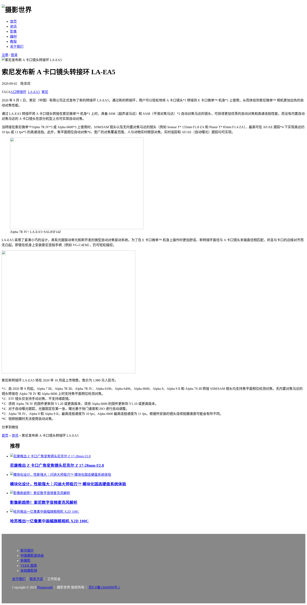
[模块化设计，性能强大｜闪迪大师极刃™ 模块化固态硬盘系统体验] (157, 474)
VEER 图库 (28, 565)
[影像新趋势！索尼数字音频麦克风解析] (157, 492)
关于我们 (16, 46)
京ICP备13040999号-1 (104, 587)
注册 (5, 55)
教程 (13, 41)
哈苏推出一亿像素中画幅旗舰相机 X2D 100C (49, 521)
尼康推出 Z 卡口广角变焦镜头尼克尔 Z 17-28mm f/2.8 (57, 465)
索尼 (45, 92)
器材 (13, 36)
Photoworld (45, 587)
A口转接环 (18, 92)
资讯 (13, 26)
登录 (14, 55)
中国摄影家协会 (32, 555)
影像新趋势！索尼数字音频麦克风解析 (43, 502)
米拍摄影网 (28, 570)
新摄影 (25, 560)
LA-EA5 (34, 92)
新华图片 (27, 550)
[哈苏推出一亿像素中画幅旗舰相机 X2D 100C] (157, 511)
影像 (13, 31)
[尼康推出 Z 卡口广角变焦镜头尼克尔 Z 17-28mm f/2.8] (157, 455)
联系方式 (36, 579)
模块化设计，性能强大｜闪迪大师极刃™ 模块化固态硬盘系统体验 (68, 484)
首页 (13, 21)
